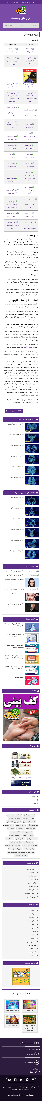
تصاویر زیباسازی (19, 839)
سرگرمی (34, 931)
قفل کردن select (33, 825)
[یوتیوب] (9, 1079)
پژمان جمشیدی (32, 883)
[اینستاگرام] (33, 1079)
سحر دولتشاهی (32, 886)
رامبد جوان (33, 879)
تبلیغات (35, 1069)
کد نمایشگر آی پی (28, 842)
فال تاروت (33, 924)
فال (7, 2)
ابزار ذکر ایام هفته (28, 835)
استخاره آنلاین (32, 949)
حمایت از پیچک (33, 1071)
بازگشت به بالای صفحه (15, 411)
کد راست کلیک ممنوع (29, 822)
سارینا (34, 800)
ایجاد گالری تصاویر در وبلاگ (30, 62)
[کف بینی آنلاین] (21, 718)
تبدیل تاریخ (15, 2)
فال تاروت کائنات (31, 890)
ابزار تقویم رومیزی (21, 825)
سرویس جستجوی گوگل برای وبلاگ (12, 62)
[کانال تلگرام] (27, 1079)
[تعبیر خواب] (21, 783)
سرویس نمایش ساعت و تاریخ (29, 191)
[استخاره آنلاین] (21, 772)
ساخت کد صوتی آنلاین (21, 856)
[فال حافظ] (21, 756)
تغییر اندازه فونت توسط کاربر (12, 226)
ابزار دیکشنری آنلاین (29, 347)
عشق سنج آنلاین (31, 942)
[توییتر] (21, 1079)
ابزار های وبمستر (21, 18)
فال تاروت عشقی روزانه (30, 893)
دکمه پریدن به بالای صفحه (29, 206)
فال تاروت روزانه (32, 921)
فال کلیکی (33, 938)
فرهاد (34, 804)
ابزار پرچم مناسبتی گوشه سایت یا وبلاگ (12, 206)
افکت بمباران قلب (15, 832)
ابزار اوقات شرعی (9, 825)
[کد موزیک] (21, 764)
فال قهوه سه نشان (31, 869)
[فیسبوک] (15, 1079)
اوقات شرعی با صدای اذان (12, 126)
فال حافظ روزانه (32, 917)
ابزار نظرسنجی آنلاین (15, 835)
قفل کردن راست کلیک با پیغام (30, 99)
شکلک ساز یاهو (30, 828)
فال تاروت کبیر (32, 873)
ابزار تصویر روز (20, 828)
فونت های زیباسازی (31, 839)
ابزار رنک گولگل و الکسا (14, 849)
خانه (34, 2)
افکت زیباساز (10, 828)
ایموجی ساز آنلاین (31, 897)
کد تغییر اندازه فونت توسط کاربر (17, 852)
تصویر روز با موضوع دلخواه (29, 138)
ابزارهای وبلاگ (26, 2)
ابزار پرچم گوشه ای (28, 849)
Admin (34, 797)
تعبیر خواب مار (32, 876)
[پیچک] (21, 10)
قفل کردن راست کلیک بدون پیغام (12, 99)
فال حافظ (33, 910)
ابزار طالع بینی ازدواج (15, 842)
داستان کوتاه (32, 952)
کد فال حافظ (31, 852)
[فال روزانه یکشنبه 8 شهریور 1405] (21, 778)
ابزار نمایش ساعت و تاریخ (29, 845)
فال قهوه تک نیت (31, 928)
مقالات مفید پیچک (33, 1049)
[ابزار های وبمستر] (21, 977)
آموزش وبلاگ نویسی (28, 818)
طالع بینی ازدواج (31, 945)
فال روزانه (33, 914)
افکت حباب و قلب (27, 832)
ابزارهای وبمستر (31, 34)
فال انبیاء (33, 935)
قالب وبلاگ (33, 955)
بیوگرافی (22, 566)
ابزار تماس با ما (9, 839)
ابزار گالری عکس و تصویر (15, 815)
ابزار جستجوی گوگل (29, 815)
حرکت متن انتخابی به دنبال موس (12, 114)
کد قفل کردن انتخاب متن (14, 822)
